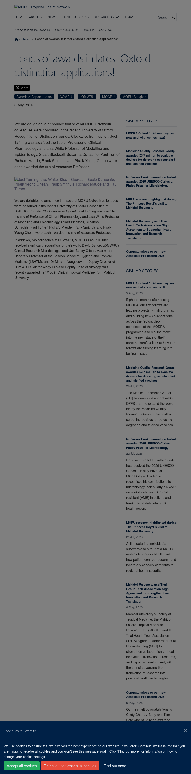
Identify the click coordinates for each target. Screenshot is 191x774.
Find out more (114, 765)
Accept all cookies (22, 765)
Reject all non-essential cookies (70, 765)
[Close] (185, 730)
